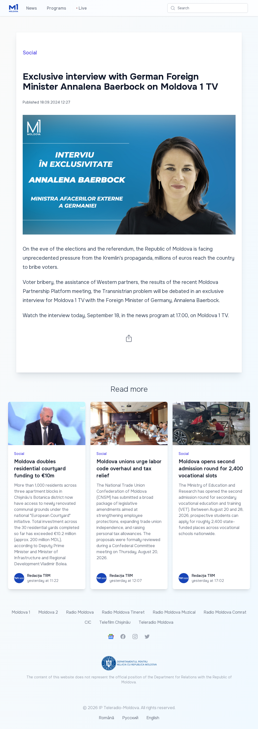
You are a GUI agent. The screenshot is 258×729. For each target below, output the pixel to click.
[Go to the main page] (13, 8)
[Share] (129, 338)
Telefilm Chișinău (115, 622)
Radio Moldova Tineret (123, 612)
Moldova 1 (21, 612)
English (152, 717)
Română (106, 717)
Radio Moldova (80, 612)
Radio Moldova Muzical (174, 612)
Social (30, 53)
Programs (56, 8)
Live (81, 8)
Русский (130, 717)
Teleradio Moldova (156, 622)
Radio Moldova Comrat (225, 612)
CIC (88, 622)
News (31, 8)
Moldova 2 (48, 612)
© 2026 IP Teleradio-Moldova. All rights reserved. (129, 707)
